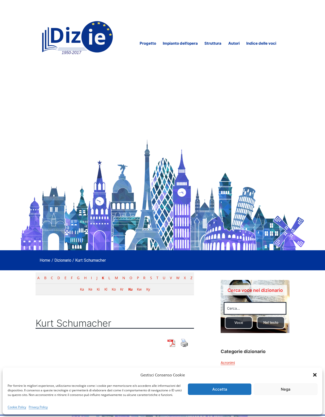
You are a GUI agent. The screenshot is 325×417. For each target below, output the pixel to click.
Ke (90, 289)
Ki (98, 289)
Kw (139, 289)
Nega (285, 389)
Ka (82, 289)
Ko (114, 289)
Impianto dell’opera (180, 43)
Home (45, 260)
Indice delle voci (261, 43)
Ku (130, 289)
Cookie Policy (17, 407)
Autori (234, 43)
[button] (314, 374)
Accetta (219, 389)
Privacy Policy (38, 407)
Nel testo (271, 322)
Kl (105, 289)
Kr (121, 289)
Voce (238, 322)
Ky (148, 289)
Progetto (148, 43)
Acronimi (228, 362)
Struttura (212, 43)
